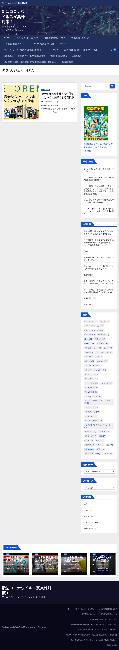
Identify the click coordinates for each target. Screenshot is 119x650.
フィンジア (90, 416)
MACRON (102, 343)
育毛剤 (88, 454)
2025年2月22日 (49, 102)
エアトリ (89, 361)
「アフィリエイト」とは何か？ (27, 38)
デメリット (106, 383)
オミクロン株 (91, 365)
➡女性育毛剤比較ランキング (54, 38)
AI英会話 (100, 339)
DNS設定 (89, 343)
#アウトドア (90, 321)
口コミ (88, 440)
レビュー (104, 432)
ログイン (87, 510)
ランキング (90, 432)
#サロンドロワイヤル (93, 326)
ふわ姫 (88, 352)
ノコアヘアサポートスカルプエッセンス (98, 402)
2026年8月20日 (14, 564)
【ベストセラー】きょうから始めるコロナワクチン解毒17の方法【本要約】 (99, 211)
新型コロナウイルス (93, 445)
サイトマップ (53, 50)
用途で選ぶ (76, 56)
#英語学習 (103, 335)
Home (7, 38)
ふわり (108, 348)
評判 (98, 454)
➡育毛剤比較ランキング (80, 38)
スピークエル (91, 379)
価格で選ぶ (8, 56)
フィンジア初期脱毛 (93, 421)
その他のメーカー (92, 348)
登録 (85, 504)
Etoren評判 (45, 89)
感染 (99, 440)
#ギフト (104, 321)
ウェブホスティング (93, 357)
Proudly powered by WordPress (12, 627)
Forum (63, 44)
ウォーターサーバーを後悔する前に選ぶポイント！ (23, 50)
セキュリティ (91, 383)
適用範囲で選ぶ (68, 62)
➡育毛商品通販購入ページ (14, 44)
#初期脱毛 (89, 335)
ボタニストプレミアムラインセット (97, 426)
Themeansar (42, 627)
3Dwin (88, 339)
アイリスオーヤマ (103, 352)
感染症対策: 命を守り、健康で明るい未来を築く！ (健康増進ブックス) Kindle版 (99, 147)
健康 (102, 436)
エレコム (102, 361)
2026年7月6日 (71, 564)
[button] (111, 50)
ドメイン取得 (91, 387)
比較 (109, 445)
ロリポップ (90, 436)
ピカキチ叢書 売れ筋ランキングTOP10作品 (80, 50)
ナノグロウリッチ (92, 396)
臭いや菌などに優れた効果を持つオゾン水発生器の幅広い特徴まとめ (30, 62)
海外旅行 (89, 449)
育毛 (100, 449)
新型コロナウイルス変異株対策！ (13, 16)
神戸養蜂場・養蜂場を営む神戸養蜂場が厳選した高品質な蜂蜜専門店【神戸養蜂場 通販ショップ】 (99, 242)
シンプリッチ (91, 374)
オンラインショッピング (95, 370)
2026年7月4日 (100, 564)
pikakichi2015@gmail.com (15, 570)
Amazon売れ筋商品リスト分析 (42, 44)
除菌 (108, 454)
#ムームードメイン (93, 330)
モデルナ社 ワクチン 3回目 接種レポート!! (16, 560)
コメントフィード (91, 523)
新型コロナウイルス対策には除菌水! (31, 56)
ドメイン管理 (91, 392)
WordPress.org (90, 529)
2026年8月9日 (42, 564)
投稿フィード (89, 516)
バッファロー (91, 407)
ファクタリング (91, 412)
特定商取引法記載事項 (58, 56)
